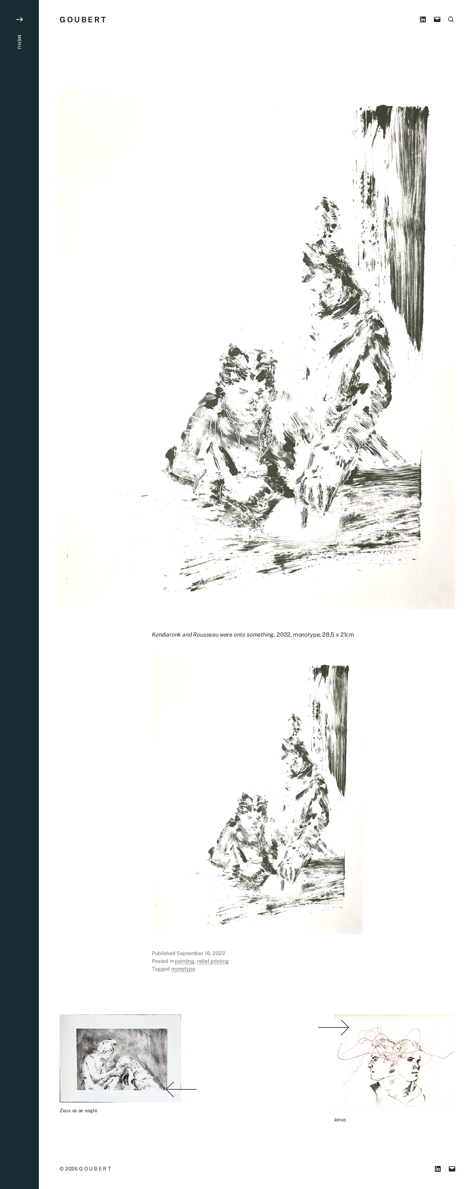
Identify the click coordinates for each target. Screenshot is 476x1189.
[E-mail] (437, 19)
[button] (19, 594)
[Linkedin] (423, 19)
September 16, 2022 (200, 953)
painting (184, 961)
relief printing (213, 961)
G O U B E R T (83, 19)
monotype (183, 969)
